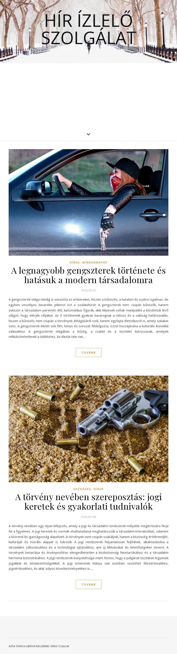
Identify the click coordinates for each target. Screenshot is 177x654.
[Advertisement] (88, 95)
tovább (88, 352)
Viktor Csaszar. (60, 646)
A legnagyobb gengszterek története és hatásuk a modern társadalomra (88, 274)
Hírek (75, 262)
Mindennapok (94, 262)
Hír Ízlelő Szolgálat (88, 28)
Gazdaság (82, 489)
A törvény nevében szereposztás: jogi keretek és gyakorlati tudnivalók (88, 501)
